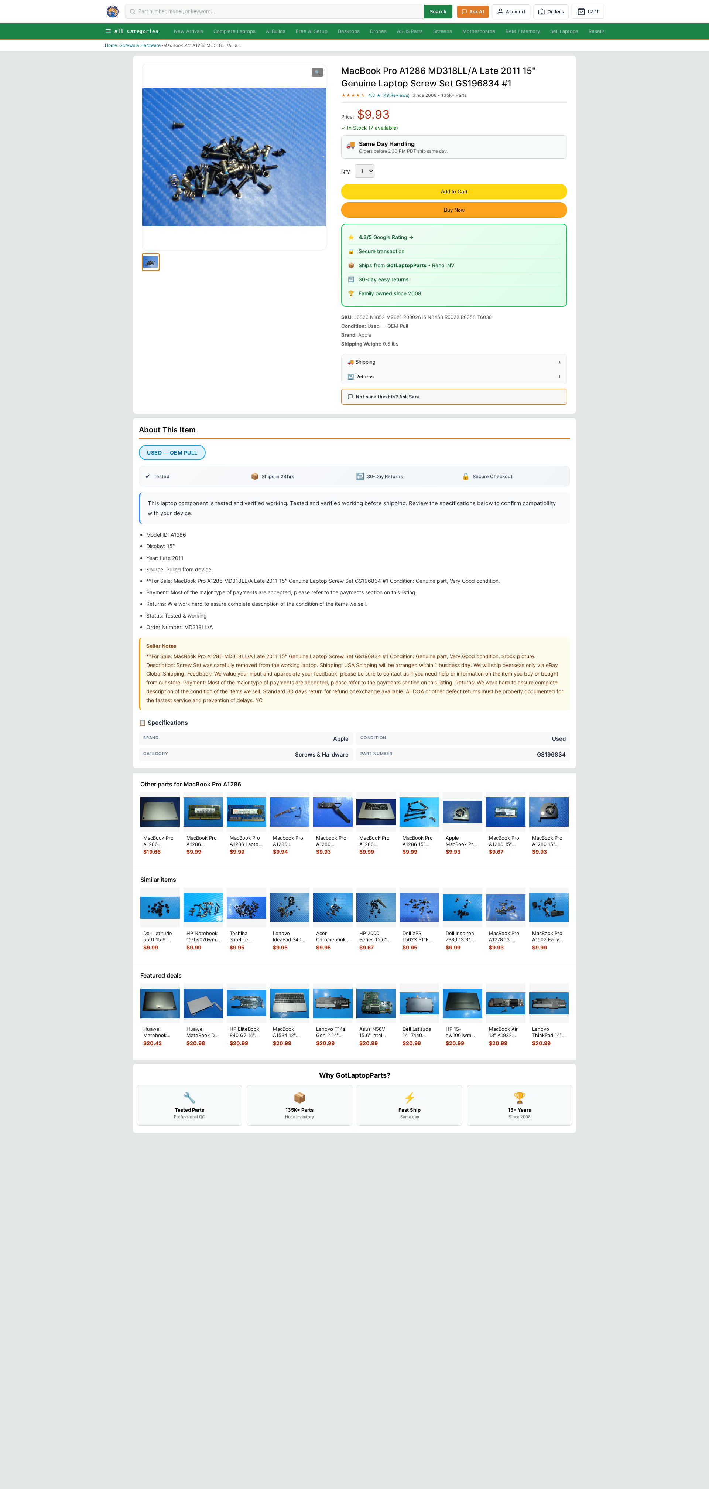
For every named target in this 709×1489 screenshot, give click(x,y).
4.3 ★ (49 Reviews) (389, 95)
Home (111, 45)
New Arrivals (188, 31)
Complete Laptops (234, 31)
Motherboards (478, 31)
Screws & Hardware (140, 45)
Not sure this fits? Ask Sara (388, 397)
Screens (442, 31)
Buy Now (454, 210)
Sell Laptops (564, 31)
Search (438, 12)
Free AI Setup (312, 31)
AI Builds (275, 31)
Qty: (346, 171)
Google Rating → (386, 237)
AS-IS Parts (410, 31)
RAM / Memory (523, 31)
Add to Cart (454, 191)
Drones (378, 31)
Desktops (349, 31)
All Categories (136, 31)
